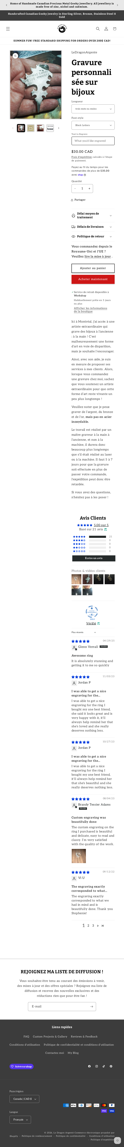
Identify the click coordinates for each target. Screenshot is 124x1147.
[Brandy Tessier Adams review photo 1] (79, 856)
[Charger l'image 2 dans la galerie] (31, 128)
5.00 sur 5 (101, 525)
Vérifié (91, 623)
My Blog (73, 1053)
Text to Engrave (80, 134)
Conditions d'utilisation (25, 1044)
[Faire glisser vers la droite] (58, 128)
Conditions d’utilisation (102, 1136)
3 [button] (93, 925)
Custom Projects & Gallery (50, 1036)
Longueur (77, 101)
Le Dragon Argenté (64, 1133)
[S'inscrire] (92, 1006)
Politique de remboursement (37, 1136)
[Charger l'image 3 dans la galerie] (40, 128)
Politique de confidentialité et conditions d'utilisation (79, 1044)
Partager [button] (80, 199)
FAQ (26, 1036)
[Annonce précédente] (6, 5)
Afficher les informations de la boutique (90, 310)
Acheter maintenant (93, 279)
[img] (81, 641)
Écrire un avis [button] (94, 558)
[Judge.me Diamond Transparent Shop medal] (92, 612)
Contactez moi (54, 1053)
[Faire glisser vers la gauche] (13, 128)
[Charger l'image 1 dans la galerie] (21, 128)
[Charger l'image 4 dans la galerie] (50, 128)
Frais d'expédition (82, 157)
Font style (77, 118)
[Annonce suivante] (117, 5)
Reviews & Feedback (84, 1036)
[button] (8, 29)
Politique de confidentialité (70, 1136)
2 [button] (88, 925)
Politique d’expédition (102, 1140)
